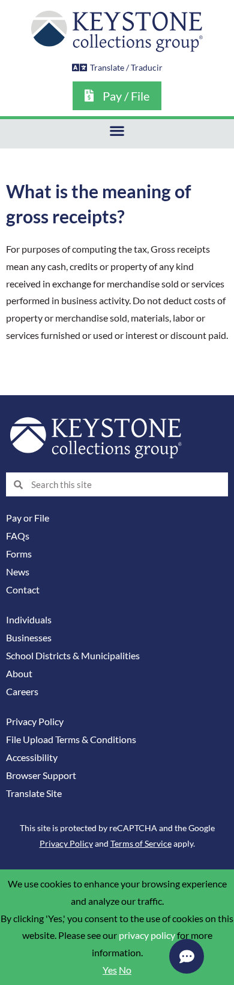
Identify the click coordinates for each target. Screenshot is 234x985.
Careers (22, 691)
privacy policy (147, 935)
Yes (110, 970)
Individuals (29, 619)
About (19, 673)
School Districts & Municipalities (73, 655)
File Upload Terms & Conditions (71, 739)
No (125, 970)
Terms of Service (141, 843)
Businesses (29, 637)
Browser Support (41, 775)
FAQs (17, 536)
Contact (23, 589)
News (17, 571)
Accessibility (32, 757)
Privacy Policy (35, 721)
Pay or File (27, 518)
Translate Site (34, 793)
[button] (117, 131)
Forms (19, 553)
